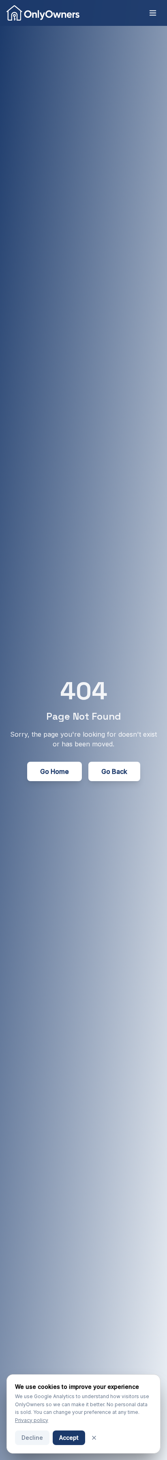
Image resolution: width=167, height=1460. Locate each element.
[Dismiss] (94, 1437)
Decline (32, 1437)
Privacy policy (31, 1420)
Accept (69, 1437)
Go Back (114, 771)
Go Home (54, 771)
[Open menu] (153, 13)
